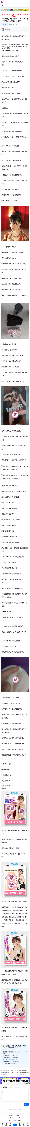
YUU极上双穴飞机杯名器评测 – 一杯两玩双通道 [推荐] (23, 1072)
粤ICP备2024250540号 (15, 1118)
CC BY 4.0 (22, 1052)
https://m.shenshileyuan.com (10, 1059)
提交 (26, 1104)
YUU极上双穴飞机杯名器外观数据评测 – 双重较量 (7, 1072)
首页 (2, 5)
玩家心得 (5, 24)
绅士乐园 (19, 1115)
